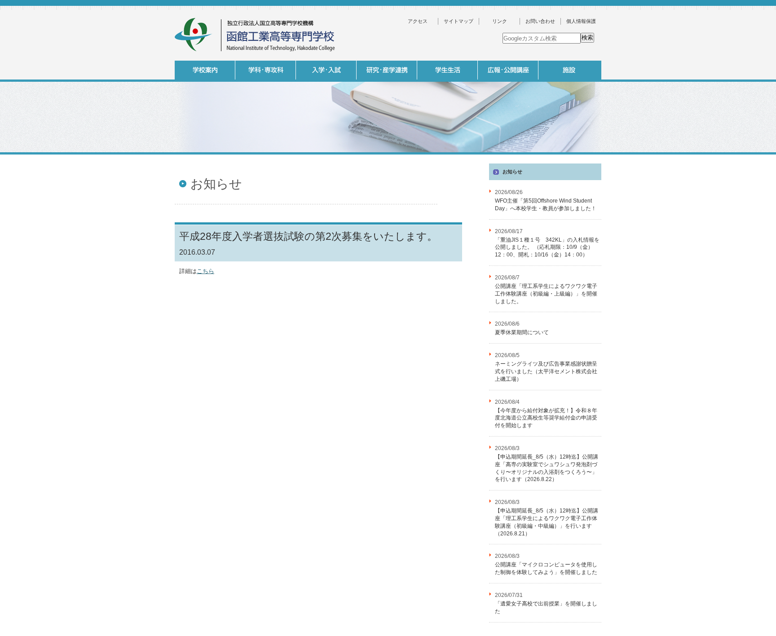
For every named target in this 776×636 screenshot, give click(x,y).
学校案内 (205, 70)
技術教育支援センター (628, 156)
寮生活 (507, 156)
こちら (205, 271)
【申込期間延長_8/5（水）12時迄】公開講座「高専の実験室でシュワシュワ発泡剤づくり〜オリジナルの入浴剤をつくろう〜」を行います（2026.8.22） (546, 468)
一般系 (325, 156)
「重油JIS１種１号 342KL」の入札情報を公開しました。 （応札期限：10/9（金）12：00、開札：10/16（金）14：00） (547, 247)
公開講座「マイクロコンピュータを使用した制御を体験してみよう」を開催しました (546, 568)
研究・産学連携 (387, 70)
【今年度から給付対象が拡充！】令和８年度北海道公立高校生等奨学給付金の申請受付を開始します (546, 418)
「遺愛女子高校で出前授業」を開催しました (546, 607)
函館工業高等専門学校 (255, 35)
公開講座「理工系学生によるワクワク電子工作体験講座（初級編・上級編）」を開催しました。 (546, 294)
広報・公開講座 (508, 70)
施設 (568, 70)
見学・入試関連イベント (567, 156)
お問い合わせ (540, 21)
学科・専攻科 (265, 70)
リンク (499, 21)
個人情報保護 (581, 21)
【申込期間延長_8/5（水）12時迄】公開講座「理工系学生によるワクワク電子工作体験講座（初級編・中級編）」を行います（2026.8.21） (546, 522)
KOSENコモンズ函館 (446, 156)
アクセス (418, 21)
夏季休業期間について (522, 332)
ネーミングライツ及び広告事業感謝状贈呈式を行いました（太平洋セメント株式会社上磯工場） (546, 371)
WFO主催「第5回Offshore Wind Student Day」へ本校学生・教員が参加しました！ (545, 205)
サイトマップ (458, 21)
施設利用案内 (628, 171)
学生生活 (447, 70)
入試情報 (326, 70)
